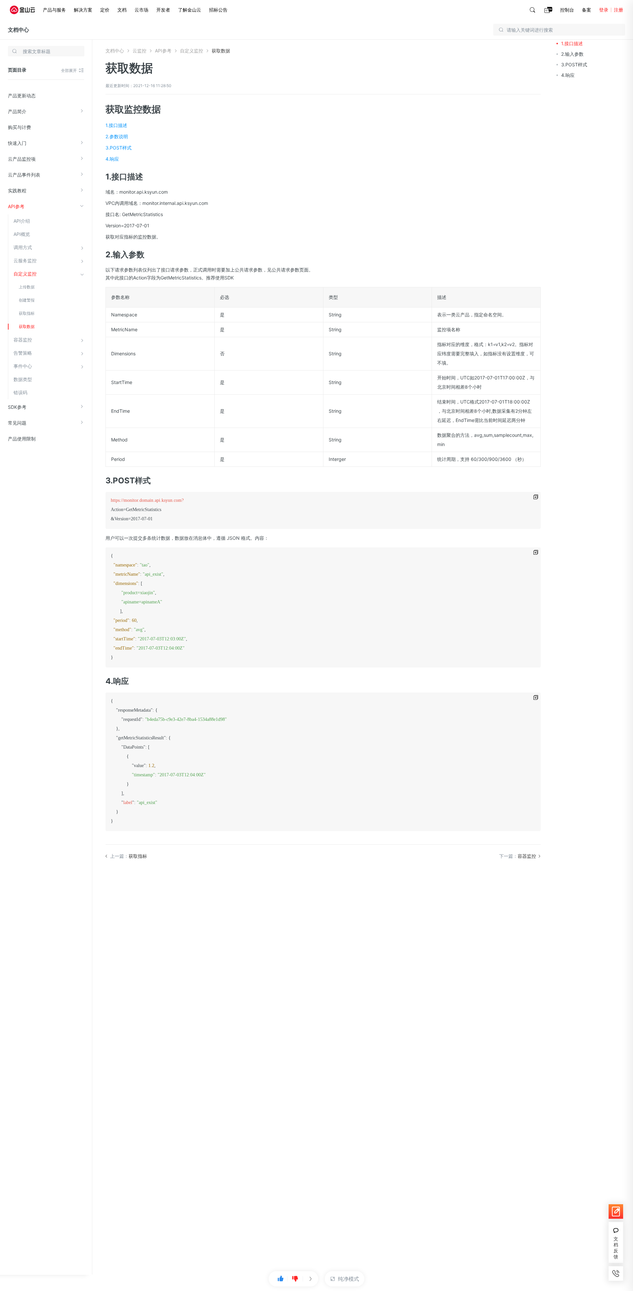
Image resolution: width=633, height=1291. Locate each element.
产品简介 (17, 111)
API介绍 (22, 221)
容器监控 (23, 339)
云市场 (141, 10)
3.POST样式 (119, 147)
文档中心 (18, 29)
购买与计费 (19, 127)
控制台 (567, 10)
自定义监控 (25, 273)
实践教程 (17, 190)
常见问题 (17, 423)
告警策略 (23, 353)
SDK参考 (17, 407)
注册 (618, 10)
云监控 (139, 50)
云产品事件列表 (24, 175)
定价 (104, 10)
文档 (122, 10)
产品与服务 (54, 10)
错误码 (20, 392)
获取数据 (27, 326)
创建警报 (27, 300)
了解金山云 (189, 10)
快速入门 (17, 143)
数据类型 (23, 379)
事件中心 (23, 366)
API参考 (16, 206)
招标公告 (218, 10)
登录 (603, 10)
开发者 (163, 10)
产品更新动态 (22, 95)
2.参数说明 (117, 136)
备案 (586, 10)
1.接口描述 (116, 125)
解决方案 (83, 10)
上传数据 (27, 286)
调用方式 (23, 247)
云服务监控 (25, 260)
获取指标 (27, 313)
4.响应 (112, 159)
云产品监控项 (22, 159)
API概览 (22, 234)
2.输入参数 (572, 54)
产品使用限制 (22, 438)
